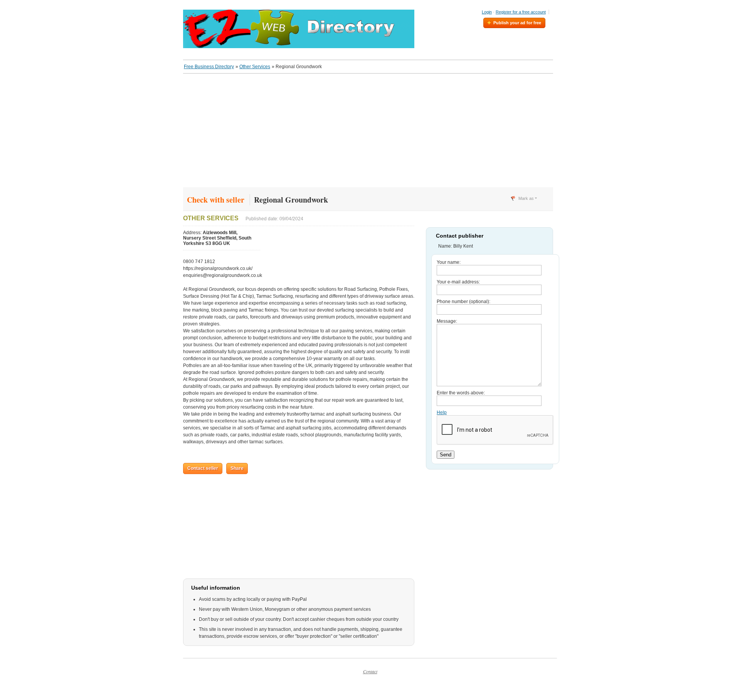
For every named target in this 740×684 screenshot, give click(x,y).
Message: (447, 321)
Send (445, 455)
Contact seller (202, 468)
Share (237, 468)
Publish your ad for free (517, 22)
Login (487, 12)
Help (442, 412)
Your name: (449, 262)
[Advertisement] (370, 133)
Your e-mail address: (458, 282)
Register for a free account (521, 12)
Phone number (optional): (463, 301)
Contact (370, 671)
